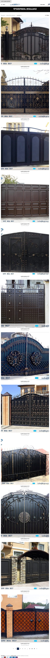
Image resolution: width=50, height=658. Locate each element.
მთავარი (3, 15)
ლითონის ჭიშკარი (11, 15)
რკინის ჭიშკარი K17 (25, 276)
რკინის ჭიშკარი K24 (25, 643)
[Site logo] (14, 4)
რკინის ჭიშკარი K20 (25, 433)
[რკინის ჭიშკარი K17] (25, 251)
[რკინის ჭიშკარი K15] (25, 146)
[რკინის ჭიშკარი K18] (25, 304)
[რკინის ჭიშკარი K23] (25, 566)
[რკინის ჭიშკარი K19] (25, 356)
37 (29, 648)
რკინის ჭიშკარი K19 (25, 381)
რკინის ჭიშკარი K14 (25, 119)
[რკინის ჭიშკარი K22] (25, 513)
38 (32, 648)
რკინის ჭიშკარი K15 (25, 171)
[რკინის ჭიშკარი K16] (25, 199)
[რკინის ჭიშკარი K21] (25, 461)
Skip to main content (5, 1)
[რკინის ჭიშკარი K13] (25, 41)
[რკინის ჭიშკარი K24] (25, 618)
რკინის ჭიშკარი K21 (25, 486)
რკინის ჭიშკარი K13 (25, 66)
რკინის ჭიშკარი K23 (25, 591)
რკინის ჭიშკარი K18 (25, 328)
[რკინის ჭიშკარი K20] (25, 409)
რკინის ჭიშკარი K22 (25, 538)
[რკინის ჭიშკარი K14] (25, 94)
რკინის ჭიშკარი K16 (25, 223)
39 (34, 648)
